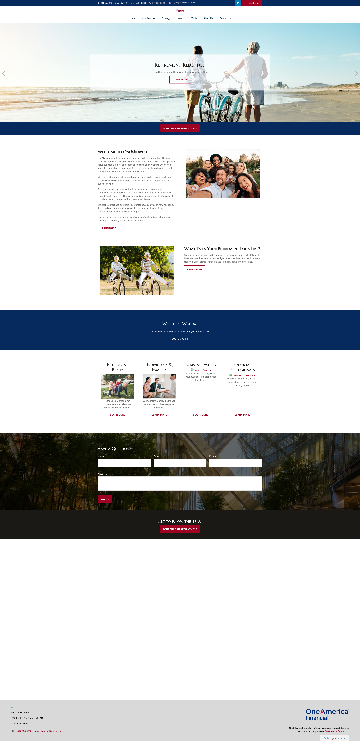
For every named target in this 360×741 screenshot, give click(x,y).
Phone (212, 456)
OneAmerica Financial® (337, 731)
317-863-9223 (158, 2)
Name (101, 456)
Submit (105, 499)
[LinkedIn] (238, 3)
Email (156, 456)
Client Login (254, 2)
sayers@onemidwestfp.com (184, 2)
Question (102, 474)
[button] (132, 18)
